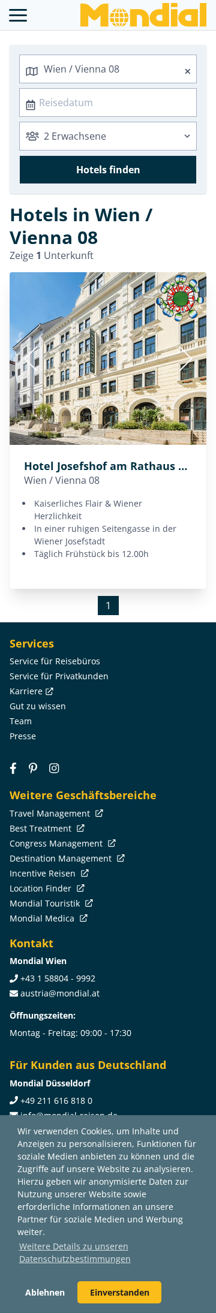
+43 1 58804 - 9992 (57, 978)
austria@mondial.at (60, 993)
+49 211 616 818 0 (56, 1100)
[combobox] (108, 69)
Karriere (26, 691)
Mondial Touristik (46, 903)
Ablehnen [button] (45, 1292)
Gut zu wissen (38, 706)
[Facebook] (13, 767)
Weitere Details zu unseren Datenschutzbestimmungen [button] (75, 1252)
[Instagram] (54, 767)
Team (21, 721)
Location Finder (42, 888)
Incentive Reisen (44, 873)
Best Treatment (42, 828)
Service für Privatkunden (59, 676)
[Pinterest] (33, 767)
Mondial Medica (43, 918)
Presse (23, 736)
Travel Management (51, 813)
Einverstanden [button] (119, 1292)
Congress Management (57, 843)
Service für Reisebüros (55, 661)
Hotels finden (108, 169)
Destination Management (62, 858)
